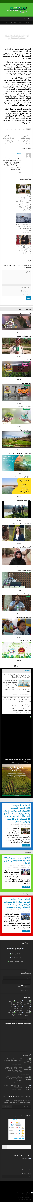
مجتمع (21, 867)
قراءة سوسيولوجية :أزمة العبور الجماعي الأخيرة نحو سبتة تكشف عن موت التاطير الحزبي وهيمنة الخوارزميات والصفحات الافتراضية (16, 708)
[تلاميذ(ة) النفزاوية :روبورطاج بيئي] (16, 556)
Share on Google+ (29, 332)
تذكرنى (19, 986)
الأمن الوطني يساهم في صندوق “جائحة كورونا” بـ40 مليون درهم (8, 139)
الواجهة (24, 826)
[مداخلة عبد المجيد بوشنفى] (16, 580)
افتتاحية (27, 671)
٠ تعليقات (15, 694)
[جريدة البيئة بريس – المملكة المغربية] (16, 10)
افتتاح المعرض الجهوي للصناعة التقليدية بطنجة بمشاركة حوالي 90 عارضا (17, 860)
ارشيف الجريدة (26, 1173)
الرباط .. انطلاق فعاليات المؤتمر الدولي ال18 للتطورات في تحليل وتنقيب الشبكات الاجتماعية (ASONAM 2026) (17, 903)
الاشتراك (7, 1106)
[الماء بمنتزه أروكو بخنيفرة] (16, 346)
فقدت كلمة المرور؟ (25, 990)
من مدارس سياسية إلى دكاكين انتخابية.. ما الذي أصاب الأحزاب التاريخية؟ (17, 676)
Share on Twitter (26, 332)
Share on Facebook (22, 332)
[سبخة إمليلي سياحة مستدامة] (16, 486)
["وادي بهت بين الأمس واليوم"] (16, 509)
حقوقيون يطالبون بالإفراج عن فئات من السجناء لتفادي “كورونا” (24, 139)
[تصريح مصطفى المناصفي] (16, 603)
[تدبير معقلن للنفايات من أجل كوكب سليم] (16, 463)
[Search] (4, 1147)
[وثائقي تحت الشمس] (16, 322)
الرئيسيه (30, 44)
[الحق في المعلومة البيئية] (16, 650)
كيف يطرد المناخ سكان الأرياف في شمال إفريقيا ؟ (13, 1086)
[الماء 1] (16, 369)
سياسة (25, 44)
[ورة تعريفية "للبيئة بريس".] (16, 416)
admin (19, 154)
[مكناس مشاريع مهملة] (16, 439)
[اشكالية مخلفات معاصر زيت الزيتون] (16, 533)
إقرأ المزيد (26, 845)
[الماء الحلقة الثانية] (16, 392)
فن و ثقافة (20, 911)
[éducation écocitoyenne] (16, 627)
